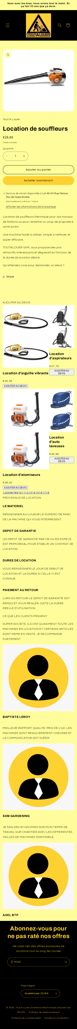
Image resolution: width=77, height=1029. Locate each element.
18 (47, 492)
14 (33, 492)
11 (23, 492)
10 (20, 492)
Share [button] (10, 276)
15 (37, 492)
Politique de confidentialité (26, 1018)
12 (26, 492)
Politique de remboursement (44, 1012)
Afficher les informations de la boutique (31, 206)
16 (40, 492)
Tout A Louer (23, 1008)
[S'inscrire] (65, 962)
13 (30, 492)
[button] (7, 25)
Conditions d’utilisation (56, 1018)
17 (44, 492)
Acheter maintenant (38, 180)
